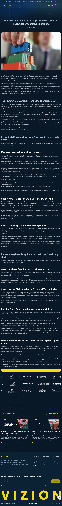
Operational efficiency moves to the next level (32, 145)
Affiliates (45, 464)
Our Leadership (45, 460)
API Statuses (36, 465)
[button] (58, 5)
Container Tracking (35, 460)
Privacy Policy (22, 485)
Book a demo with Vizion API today (11, 364)
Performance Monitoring (36, 463)
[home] (6, 5)
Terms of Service (33, 503)
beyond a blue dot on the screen (18, 203)
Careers (45, 462)
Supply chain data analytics (9, 104)
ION (54, 461)
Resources (55, 463)
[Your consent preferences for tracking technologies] (59, 497)
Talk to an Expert (31, 370)
